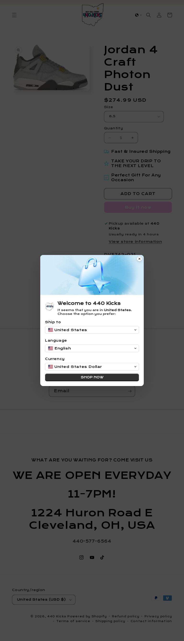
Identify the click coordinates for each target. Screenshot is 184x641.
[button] (92, 330)
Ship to (53, 322)
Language (56, 341)
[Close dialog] (139, 259)
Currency (55, 359)
